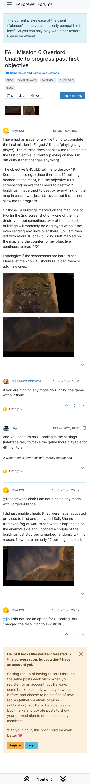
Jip (14, 428)
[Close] (81, 654)
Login (32, 745)
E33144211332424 (26, 381)
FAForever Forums (34, 4)
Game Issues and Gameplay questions (34, 73)
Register (16, 745)
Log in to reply (73, 96)
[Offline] (7, 381)
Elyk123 (18, 131)
